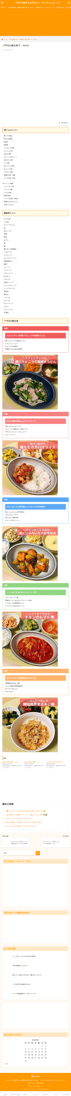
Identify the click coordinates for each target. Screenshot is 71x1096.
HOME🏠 (3, 7)
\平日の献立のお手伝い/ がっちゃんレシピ (37, 2)
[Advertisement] (35, 23)
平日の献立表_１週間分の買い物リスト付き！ (21, 7)
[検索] (38, 853)
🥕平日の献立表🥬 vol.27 (32, 762)
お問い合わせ (60, 7)
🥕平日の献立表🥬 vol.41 (10, 762)
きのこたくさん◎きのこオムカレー (19, 818)
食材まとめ (39, 7)
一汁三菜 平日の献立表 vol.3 (54, 762)
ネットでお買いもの (47, 1080)
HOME (37, 1076)
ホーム (8, 1080)
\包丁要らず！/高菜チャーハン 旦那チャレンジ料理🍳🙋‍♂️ (26, 815)
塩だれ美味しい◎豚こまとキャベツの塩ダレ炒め (23, 822)
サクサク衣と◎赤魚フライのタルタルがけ (21, 826)
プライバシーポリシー (35, 1086)
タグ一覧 (56, 1094)
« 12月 (6, 1064)
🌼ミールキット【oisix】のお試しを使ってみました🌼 (25, 811)
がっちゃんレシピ (49, 7)
